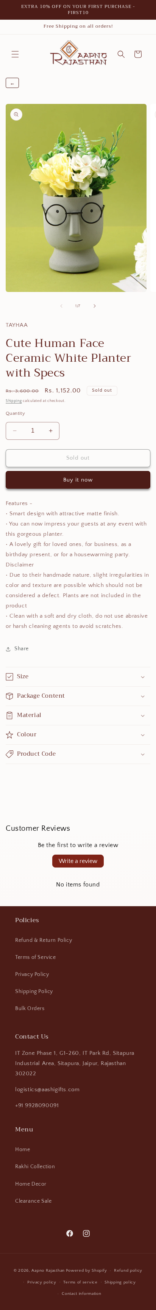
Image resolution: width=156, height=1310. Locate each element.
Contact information (81, 1293)
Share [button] (21, 649)
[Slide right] (94, 306)
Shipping (14, 401)
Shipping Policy (34, 991)
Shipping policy (120, 1282)
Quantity (15, 413)
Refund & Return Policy (43, 940)
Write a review (78, 861)
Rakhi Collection (35, 1167)
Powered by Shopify (86, 1270)
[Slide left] (61, 306)
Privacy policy (41, 1282)
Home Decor (31, 1184)
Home (22, 1150)
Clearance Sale (33, 1201)
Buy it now (78, 480)
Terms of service (80, 1282)
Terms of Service (35, 957)
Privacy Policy (32, 974)
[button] (15, 54)
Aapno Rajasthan (48, 1270)
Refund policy (128, 1270)
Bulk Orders (30, 1009)
